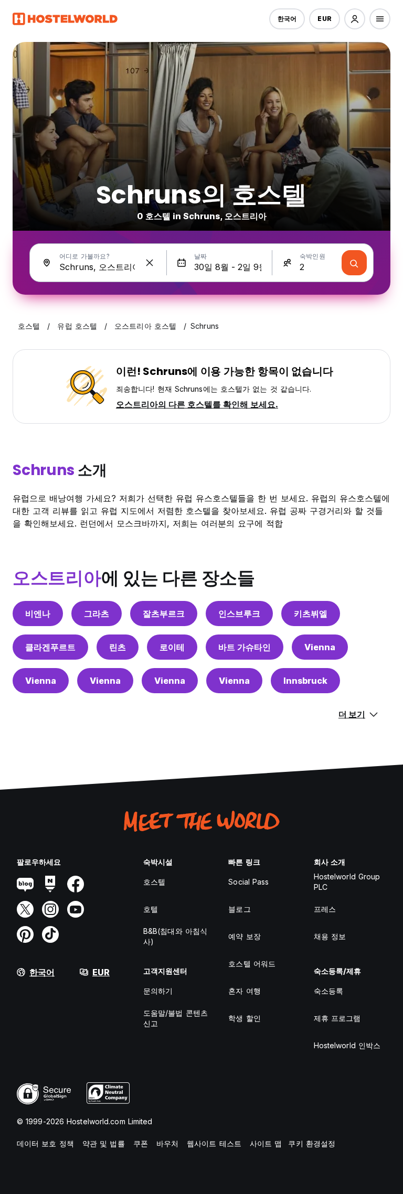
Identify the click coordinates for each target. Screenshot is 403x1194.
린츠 (117, 647)
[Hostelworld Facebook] (75, 884)
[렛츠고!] (354, 262)
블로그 (239, 909)
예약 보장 (244, 936)
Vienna (319, 647)
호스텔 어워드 (251, 963)
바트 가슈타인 (244, 647)
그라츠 (96, 613)
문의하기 (158, 990)
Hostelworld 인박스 (347, 1045)
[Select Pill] (354, 18)
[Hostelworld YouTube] (75, 909)
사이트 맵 (266, 1143)
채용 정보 (330, 936)
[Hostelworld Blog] (25, 884)
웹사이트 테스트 (214, 1143)
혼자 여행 (244, 990)
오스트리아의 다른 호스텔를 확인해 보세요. (197, 404)
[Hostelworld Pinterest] (25, 934)
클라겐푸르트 (50, 647)
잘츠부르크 (164, 613)
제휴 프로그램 (337, 1018)
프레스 (325, 909)
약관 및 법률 (103, 1143)
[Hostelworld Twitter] (25, 909)
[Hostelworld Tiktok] (50, 934)
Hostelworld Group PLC (347, 881)
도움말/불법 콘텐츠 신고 (175, 1018)
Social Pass (248, 881)
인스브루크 (239, 613)
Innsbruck (305, 680)
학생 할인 (244, 1018)
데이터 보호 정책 (45, 1143)
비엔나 (37, 613)
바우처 (167, 1143)
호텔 (150, 909)
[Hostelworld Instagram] (50, 909)
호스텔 (154, 881)
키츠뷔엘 (310, 613)
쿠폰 (140, 1143)
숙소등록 (328, 990)
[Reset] (149, 262)
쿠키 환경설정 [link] (311, 1143)
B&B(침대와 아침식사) (175, 936)
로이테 (172, 647)
